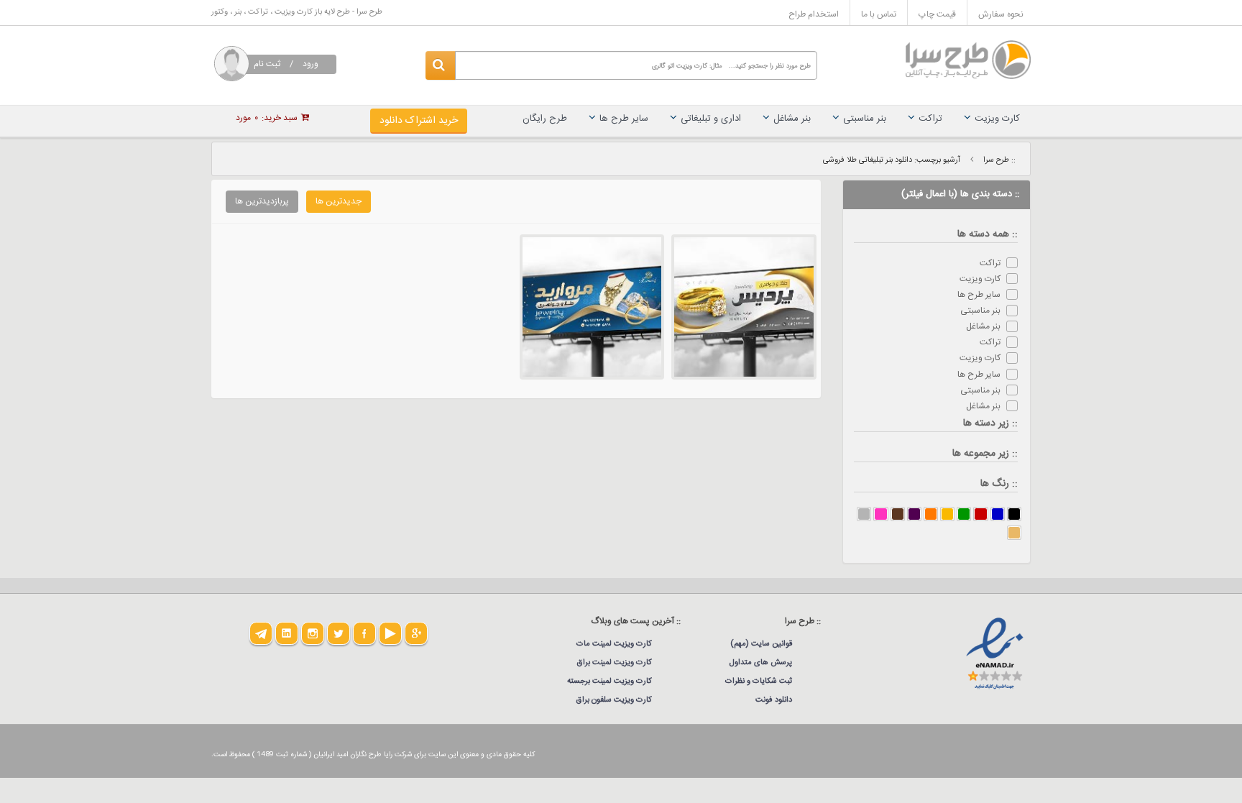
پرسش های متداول (761, 662)
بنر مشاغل (792, 119)
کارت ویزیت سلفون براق (614, 700)
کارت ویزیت (997, 119)
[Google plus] (416, 633)
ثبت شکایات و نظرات (758, 681)
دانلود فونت (773, 700)
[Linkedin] (287, 633)
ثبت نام (267, 64)
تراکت (930, 119)
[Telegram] (261, 633)
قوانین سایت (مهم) (761, 644)
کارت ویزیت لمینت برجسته (609, 681)
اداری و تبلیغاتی (711, 119)
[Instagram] (312, 633)
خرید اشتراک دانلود (419, 120)
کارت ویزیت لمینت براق (614, 662)
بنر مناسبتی (864, 119)
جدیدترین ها (339, 201)
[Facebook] (364, 633)
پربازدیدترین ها (262, 201)
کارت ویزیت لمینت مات (614, 644)
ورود (310, 64)
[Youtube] (390, 633)
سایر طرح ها (623, 119)
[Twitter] (338, 633)
